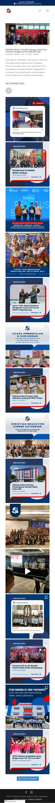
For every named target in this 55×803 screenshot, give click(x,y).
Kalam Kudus (13, 54)
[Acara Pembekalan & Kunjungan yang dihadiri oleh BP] (28, 345)
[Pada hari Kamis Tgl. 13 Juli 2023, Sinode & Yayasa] (28, 435)
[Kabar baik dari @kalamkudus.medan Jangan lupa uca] (28, 209)
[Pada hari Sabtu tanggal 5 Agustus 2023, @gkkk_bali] (28, 255)
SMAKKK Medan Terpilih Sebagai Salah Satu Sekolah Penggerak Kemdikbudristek (26, 50)
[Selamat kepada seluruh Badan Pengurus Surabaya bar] (28, 616)
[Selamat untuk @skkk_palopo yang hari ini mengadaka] (28, 390)
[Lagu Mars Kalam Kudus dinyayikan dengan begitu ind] (28, 119)
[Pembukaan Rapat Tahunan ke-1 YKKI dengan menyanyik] (28, 571)
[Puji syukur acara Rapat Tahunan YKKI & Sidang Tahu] (28, 526)
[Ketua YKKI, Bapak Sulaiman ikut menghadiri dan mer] (28, 300)
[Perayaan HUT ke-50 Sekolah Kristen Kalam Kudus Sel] (28, 661)
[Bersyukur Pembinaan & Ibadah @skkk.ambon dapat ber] (28, 164)
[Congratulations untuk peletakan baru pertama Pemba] (28, 481)
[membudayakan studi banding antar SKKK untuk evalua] (28, 707)
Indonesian (11, 801)
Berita (36, 54)
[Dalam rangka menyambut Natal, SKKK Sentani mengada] (28, 752)
